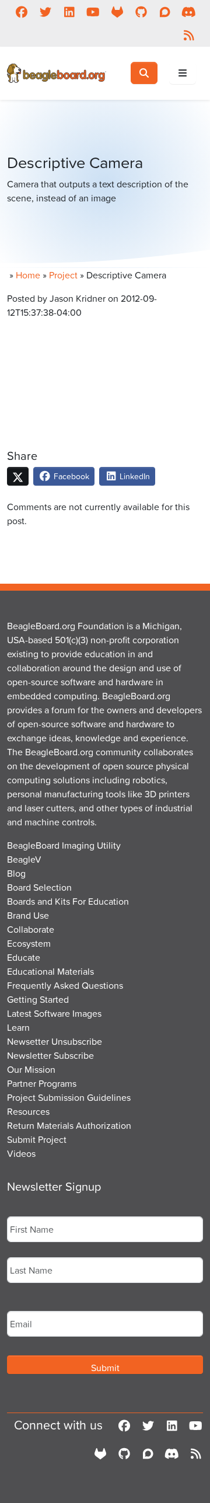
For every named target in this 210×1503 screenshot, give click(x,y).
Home (28, 274)
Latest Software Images (54, 1013)
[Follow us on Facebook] (21, 12)
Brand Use (28, 915)
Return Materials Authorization (69, 1125)
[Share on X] (18, 476)
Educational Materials (50, 971)
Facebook (70, 476)
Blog (16, 873)
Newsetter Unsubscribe (54, 1041)
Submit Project (36, 1139)
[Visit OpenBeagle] (117, 12)
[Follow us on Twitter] (45, 12)
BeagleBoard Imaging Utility (64, 845)
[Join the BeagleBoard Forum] (165, 12)
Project (63, 274)
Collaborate (30, 929)
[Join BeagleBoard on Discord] (188, 12)
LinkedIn (133, 476)
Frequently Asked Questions (65, 985)
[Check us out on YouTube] (93, 12)
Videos (21, 1153)
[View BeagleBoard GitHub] (141, 12)
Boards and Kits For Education (68, 901)
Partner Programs (41, 1083)
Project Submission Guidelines (69, 1097)
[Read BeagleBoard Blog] (188, 35)
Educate (23, 957)
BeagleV (24, 859)
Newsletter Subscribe (50, 1055)
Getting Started (38, 999)
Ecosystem (29, 943)
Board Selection (39, 887)
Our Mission (31, 1069)
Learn (18, 1027)
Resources (28, 1111)
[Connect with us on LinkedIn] (69, 12)
